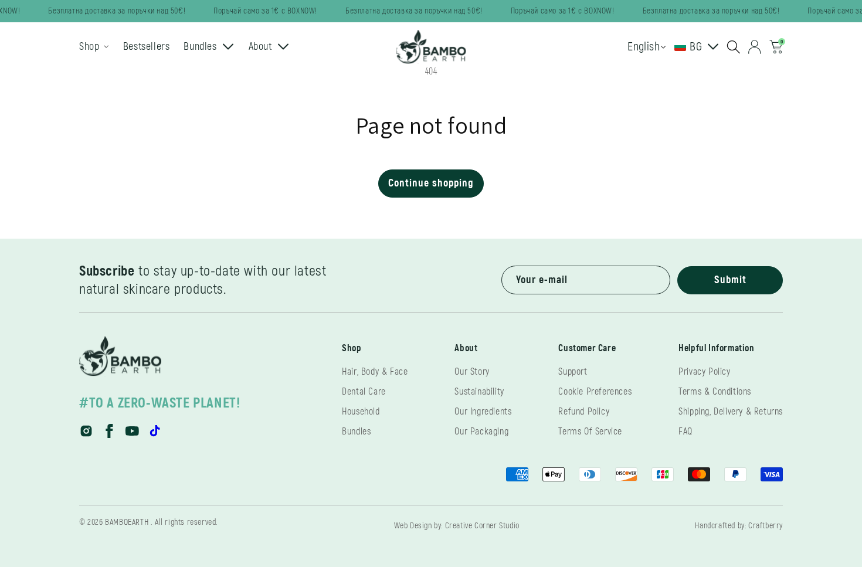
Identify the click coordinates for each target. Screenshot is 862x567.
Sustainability (479, 392)
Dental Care (364, 392)
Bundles (356, 431)
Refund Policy (583, 411)
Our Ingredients (482, 411)
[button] (734, 47)
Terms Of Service (590, 431)
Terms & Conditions (714, 392)
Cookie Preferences (595, 392)
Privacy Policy (704, 372)
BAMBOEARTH (126, 522)
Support (572, 372)
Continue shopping (431, 183)
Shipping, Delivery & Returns (730, 411)
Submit (730, 280)
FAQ (685, 431)
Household (360, 411)
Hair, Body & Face (375, 372)
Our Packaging (481, 431)
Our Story (471, 372)
